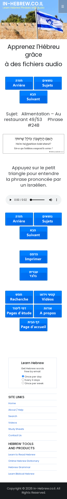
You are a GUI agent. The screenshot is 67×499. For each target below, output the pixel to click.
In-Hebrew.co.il (23, 3)
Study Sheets (16, 429)
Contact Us (15, 435)
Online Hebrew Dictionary (23, 461)
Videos (12, 422)
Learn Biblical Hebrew (21, 474)
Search (12, 416)
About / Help (15, 410)
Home (12, 403)
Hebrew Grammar (19, 467)
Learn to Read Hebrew (21, 454)
